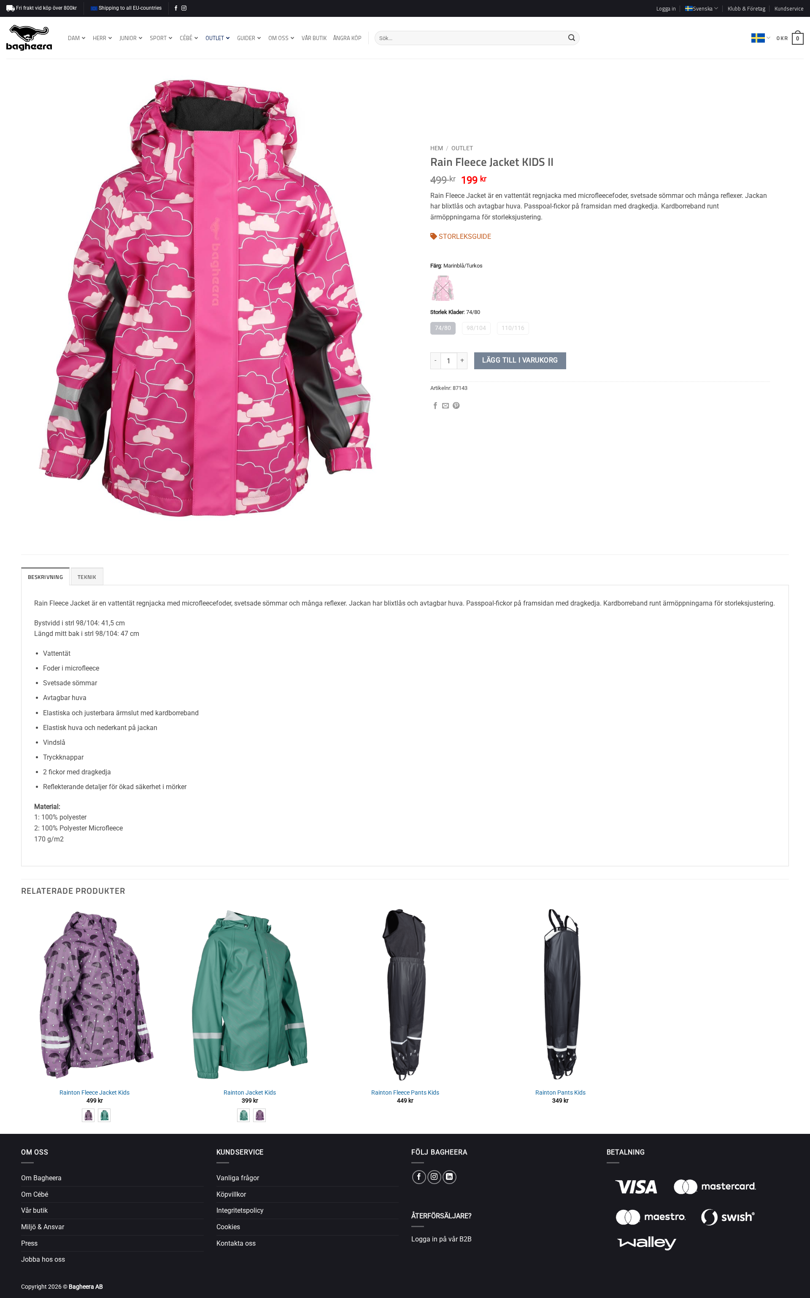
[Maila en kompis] (445, 406)
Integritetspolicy (240, 1210)
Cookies (228, 1227)
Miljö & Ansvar (42, 1227)
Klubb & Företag (746, 8)
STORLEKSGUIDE (464, 237)
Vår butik (34, 1210)
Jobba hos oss (43, 1259)
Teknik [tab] (87, 577)
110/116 (513, 328)
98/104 (476, 328)
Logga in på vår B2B (441, 1239)
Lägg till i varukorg (520, 360)
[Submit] (571, 38)
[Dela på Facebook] (435, 406)
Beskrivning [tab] (45, 577)
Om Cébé (34, 1194)
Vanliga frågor (237, 1178)
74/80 (443, 328)
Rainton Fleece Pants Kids (405, 1092)
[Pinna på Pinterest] (456, 406)
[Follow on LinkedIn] (449, 1177)
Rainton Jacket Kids (250, 1092)
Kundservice (789, 8)
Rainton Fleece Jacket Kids (94, 1092)
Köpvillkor (231, 1194)
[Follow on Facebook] (175, 8)
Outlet (462, 148)
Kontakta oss (236, 1243)
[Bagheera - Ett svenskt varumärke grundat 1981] (29, 38)
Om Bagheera (41, 1178)
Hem (436, 148)
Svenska (760, 37)
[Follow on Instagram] (183, 8)
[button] (666, 8)
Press (29, 1243)
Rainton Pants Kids (560, 1092)
